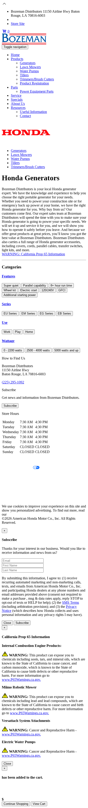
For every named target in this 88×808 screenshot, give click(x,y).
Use (4, 322)
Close (7, 623)
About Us (18, 104)
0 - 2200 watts (13, 350)
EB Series (64, 313)
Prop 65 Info (11, 491)
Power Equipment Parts (36, 91)
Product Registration (34, 83)
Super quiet (11, 285)
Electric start (28, 290)
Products (17, 59)
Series (6, 304)
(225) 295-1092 (22, 19)
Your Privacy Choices (17, 468)
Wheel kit (10, 290)
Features (8, 276)
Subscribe (10, 405)
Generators (27, 63)
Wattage (8, 341)
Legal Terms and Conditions (22, 475)
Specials (17, 99)
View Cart (39, 804)
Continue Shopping (16, 804)
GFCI (61, 290)
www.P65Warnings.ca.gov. (21, 679)
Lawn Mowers (30, 67)
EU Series (10, 313)
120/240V (48, 290)
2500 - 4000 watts (38, 350)
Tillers (24, 75)
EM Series (28, 313)
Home (15, 55)
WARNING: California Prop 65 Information (33, 254)
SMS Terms (10, 483)
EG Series (46, 313)
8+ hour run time (61, 285)
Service (16, 95)
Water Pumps (29, 71)
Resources (18, 108)
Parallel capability (34, 285)
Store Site (18, 24)
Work (7, 332)
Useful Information (33, 112)
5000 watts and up (66, 350)
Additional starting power (20, 295)
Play (18, 332)
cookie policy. (17, 514)
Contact (25, 116)
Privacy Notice (12, 460)
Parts (14, 87)
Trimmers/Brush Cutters (37, 79)
